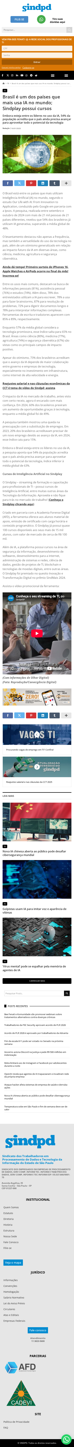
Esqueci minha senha (11, 67)
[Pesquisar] (69, 30)
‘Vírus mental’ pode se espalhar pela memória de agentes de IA (34, 968)
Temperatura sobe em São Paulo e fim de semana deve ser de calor (35, 1108)
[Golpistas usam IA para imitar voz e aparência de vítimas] (37, 879)
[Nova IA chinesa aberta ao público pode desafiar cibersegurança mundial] (37, 822)
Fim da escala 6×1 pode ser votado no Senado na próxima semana (33, 1043)
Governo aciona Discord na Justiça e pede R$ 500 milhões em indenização (35, 1053)
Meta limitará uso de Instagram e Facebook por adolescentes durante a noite (35, 1064)
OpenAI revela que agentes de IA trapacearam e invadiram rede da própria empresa (36, 1075)
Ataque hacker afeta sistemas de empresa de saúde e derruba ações (35, 1086)
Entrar (37, 62)
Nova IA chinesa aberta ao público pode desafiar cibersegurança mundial (34, 853)
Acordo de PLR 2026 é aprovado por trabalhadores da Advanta (36, 1033)
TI (8, 83)
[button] (66, 75)
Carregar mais (37, 981)
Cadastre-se (28, 67)
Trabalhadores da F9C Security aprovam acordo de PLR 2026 (35, 1025)
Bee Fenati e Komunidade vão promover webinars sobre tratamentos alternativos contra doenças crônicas (33, 1016)
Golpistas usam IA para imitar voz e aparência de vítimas (34, 910)
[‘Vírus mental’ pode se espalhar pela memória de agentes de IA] (37, 937)
